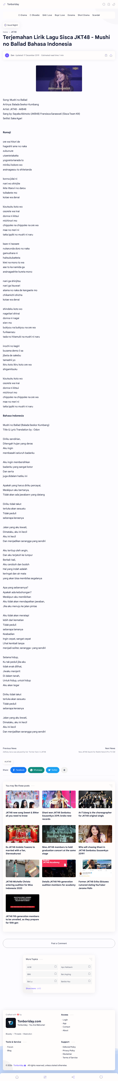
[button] (114, 4)
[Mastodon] (27, 1034)
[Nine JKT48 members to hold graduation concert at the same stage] (59, 834)
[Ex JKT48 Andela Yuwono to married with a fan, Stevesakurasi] (22, 834)
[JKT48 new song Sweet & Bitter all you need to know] (22, 799)
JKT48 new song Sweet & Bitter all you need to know (22, 814)
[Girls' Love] (47, 15)
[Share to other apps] (64, 770)
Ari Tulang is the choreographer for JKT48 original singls (95, 814)
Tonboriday (13, 4)
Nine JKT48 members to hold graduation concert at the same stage (59, 850)
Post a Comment (59, 943)
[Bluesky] (9, 1034)
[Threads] (17, 1034)
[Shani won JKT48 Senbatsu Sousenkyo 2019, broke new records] (59, 799)
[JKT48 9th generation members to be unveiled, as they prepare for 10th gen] (22, 903)
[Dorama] (71, 15)
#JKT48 (8, 761)
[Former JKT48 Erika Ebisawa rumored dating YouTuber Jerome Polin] (95, 868)
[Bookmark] (109, 4)
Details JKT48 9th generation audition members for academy (59, 883)
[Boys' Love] (60, 15)
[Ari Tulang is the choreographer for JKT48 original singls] (95, 799)
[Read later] (106, 55)
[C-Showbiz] (35, 15)
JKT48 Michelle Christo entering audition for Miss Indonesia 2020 (19, 885)
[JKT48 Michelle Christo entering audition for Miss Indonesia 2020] (22, 868)
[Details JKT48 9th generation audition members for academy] (59, 868)
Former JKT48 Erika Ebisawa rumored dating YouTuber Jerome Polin (94, 885)
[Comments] (101, 1077)
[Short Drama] (84, 15)
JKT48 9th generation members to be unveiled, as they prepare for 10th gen (22, 919)
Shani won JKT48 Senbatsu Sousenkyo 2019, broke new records (56, 816)
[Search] (104, 4)
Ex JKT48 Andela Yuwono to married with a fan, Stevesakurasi (20, 850)
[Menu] (45, 1077)
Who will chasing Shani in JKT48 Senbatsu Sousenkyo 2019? (93, 850)
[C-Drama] (22, 15)
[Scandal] (96, 15)
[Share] (73, 1077)
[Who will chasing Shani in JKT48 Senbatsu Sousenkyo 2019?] (95, 834)
